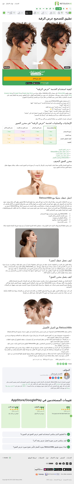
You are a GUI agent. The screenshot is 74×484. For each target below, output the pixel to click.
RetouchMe (61, 93)
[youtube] (50, 378)
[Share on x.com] (63, 364)
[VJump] (40, 474)
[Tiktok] (67, 463)
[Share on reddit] (58, 364)
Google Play (17, 93)
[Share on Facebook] (66, 364)
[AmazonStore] (38, 469)
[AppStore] (67, 469)
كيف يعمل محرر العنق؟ (62, 155)
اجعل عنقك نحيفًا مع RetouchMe (60, 151)
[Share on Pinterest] (60, 364)
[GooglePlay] (58, 469)
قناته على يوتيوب (26, 384)
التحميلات (41, 458)
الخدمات (17, 3)
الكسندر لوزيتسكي (51, 374)
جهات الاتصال (9, 3)
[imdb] (61, 378)
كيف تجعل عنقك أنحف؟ (62, 153)
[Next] (70, 13)
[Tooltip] (49, 131)
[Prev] (4, 13)
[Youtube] (60, 463)
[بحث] (70, 8)
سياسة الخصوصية (67, 479)
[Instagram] (70, 463)
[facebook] (53, 378)
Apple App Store (28, 93)
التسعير (62, 458)
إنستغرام (58, 384)
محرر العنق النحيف (64, 149)
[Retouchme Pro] (52, 474)
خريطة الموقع (32, 458)
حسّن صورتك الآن (37, 78)
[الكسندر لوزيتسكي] (66, 376)
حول (3, 3)
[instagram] (56, 378)
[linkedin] (58, 378)
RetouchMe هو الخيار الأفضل (61, 157)
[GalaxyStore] (48, 469)
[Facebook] (63, 463)
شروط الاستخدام (58, 479)
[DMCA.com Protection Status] (49, 463)
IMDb (24, 386)
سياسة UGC (49, 479)
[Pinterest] (57, 463)
